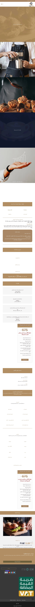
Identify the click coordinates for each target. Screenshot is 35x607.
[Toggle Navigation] (1, 4)
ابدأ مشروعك (25, 359)
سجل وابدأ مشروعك (17, 561)
